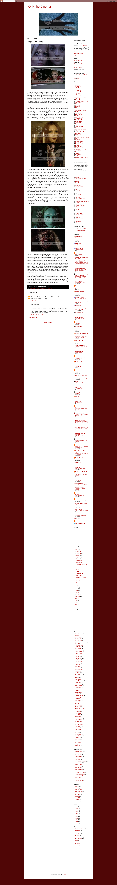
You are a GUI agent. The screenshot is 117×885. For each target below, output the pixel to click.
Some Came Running (80, 345)
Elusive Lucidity (78, 361)
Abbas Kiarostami (78, 633)
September (78, 557)
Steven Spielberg (78, 735)
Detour (76, 151)
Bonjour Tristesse (78, 87)
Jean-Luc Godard (78, 692)
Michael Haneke (79, 222)
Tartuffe (77, 571)
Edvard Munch (78, 91)
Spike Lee (77, 732)
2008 (76, 604)
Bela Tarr (77, 643)
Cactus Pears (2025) (79, 249)
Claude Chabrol (78, 658)
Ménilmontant (78, 89)
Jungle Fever (79, 560)
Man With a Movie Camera (81, 131)
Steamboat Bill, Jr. (80, 562)
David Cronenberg (79, 661)
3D (76, 220)
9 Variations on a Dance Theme (82, 137)
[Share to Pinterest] (45, 286)
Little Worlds (78, 396)
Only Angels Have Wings (80, 103)
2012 (76, 549)
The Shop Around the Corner (81, 157)
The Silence (77, 106)
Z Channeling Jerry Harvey (80, 515)
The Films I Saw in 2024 (80, 318)
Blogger (64, 874)
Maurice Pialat (78, 706)
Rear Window (78, 142)
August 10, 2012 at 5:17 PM (37, 300)
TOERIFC (77, 835)
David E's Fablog (79, 351)
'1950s (76, 813)
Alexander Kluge (78, 638)
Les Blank (77, 701)
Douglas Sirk (77, 664)
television (77, 845)
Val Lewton (77, 739)
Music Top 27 (79, 67)
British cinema (78, 754)
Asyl (76, 123)
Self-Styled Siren (79, 356)
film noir (76, 792)
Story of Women (79, 579)
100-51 (83, 74)
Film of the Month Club (80, 828)
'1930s (76, 810)
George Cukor (78, 679)
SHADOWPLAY (78, 243)
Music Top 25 (79, 60)
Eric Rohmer (77, 667)
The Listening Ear (79, 285)
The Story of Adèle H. (80, 566)
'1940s (76, 811)
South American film (79, 775)
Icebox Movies (78, 509)
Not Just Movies (79, 439)
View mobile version (48, 322)
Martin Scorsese (78, 705)
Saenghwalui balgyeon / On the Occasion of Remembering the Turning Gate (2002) (81, 308)
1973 (35, 288)
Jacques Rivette (78, 685)
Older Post (66, 320)
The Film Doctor (78, 281)
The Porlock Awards (79, 459)
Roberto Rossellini (79, 731)
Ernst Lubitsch (78, 671)
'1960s (76, 814)
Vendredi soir (78, 122)
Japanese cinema (79, 769)
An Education (77, 244)
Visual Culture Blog (79, 413)
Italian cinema (78, 767)
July (77, 585)
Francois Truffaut (78, 674)
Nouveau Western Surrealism (81, 397)
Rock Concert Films (80, 204)
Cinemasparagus (79, 317)
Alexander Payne (79, 218)
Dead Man (77, 145)
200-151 (75, 74)
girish (76, 381)
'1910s (76, 806)
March (77, 592)
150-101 (80, 74)
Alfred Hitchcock (78, 640)
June (77, 587)
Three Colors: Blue (79, 119)
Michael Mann (78, 185)
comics (76, 840)
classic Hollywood (79, 780)
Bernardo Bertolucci (79, 645)
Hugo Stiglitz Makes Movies (81, 392)
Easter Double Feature (80, 198)
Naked (76, 94)
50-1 (87, 74)
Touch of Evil (78, 154)
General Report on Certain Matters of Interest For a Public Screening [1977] (82, 239)
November (78, 553)
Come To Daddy (78, 121)
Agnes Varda (77, 635)
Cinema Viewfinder (79, 369)
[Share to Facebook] (44, 286)
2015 (76, 546)
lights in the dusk (79, 340)
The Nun (77, 393)
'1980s (76, 818)
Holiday (77, 125)
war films (77, 801)
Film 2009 (81, 71)
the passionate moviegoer (81, 375)
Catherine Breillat (78, 650)
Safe (76, 138)
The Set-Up (77, 139)
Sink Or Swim (77, 93)
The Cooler (77, 467)
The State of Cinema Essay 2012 (81, 500)
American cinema (78, 751)
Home (48, 320)
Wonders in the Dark (80, 297)
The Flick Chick (78, 387)
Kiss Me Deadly (78, 113)
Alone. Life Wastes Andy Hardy (81, 101)
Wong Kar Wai (79, 212)
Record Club (77, 833)
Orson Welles (78, 714)
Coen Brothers (78, 659)
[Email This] (39, 286)
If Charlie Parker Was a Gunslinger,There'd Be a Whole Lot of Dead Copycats (81, 420)
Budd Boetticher (78, 646)
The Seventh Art (79, 248)
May (77, 588)
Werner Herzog (78, 182)
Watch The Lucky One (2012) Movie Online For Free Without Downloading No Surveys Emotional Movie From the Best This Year (81, 487)
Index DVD (77, 832)
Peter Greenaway (78, 721)
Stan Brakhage (78, 734)
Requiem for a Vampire (81, 577)
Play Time (77, 111)
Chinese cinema (78, 758)
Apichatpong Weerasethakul (81, 642)
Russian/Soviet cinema (80, 772)
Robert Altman (78, 729)
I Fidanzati (77, 98)
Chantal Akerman (78, 651)
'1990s (76, 819)
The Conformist (78, 146)
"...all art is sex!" (78, 363)
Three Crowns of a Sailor (80, 97)
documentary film (78, 791)
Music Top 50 (79, 63)
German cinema (78, 764)
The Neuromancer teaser (80, 282)
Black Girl (78, 580)
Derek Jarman (78, 663)
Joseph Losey (78, 697)
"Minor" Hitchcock (79, 200)
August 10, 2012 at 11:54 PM (37, 314)
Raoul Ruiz (77, 727)
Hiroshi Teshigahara (79, 680)
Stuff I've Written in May (79, 495)
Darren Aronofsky (80, 206)
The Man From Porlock (80, 457)
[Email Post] (48, 286)
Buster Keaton (78, 648)
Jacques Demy (78, 684)
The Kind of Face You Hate (81, 322)
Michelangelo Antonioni (80, 708)
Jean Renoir (77, 689)
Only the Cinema (39, 6)
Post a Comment (33, 317)
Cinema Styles (78, 514)
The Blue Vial (78, 462)
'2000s (76, 821)
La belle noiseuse (79, 141)
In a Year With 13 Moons (80, 110)
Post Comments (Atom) (38, 326)
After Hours (77, 153)
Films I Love (77, 830)
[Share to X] (42, 286)
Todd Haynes (78, 202)
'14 (75, 463)
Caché (76, 130)
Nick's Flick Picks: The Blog (81, 427)
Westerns (77, 786)
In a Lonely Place (78, 95)
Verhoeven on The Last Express (81, 510)
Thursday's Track (78, 838)
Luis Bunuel (77, 703)
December (78, 551)
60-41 (75, 78)
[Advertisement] (82, 621)
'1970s (32, 288)
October (78, 555)
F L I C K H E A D (79, 521)
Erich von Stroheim (79, 669)
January (78, 596)
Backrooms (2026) (79, 254)
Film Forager (78, 479)
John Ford (77, 693)
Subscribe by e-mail (81, 230)
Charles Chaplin (78, 653)
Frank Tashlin (78, 676)
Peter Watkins (78, 723)
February (78, 594)
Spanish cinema (78, 777)
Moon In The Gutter (79, 291)
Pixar (76, 189)
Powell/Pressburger (79, 724)
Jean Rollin (50, 288)
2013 (76, 548)
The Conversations (79, 837)
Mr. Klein (77, 155)
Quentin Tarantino (79, 186)
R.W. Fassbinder (78, 726)
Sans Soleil (77, 85)
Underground (78, 105)
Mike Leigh (77, 710)
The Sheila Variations (80, 268)
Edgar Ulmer (77, 666)
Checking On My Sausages (81, 498)
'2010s (76, 823)
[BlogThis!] (41, 286)
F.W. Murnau (77, 672)
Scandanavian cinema (80, 774)
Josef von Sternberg (79, 695)
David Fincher (78, 176)
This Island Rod (78, 253)
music (76, 841)
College (77, 582)
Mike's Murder (78, 313)
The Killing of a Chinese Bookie (82, 143)
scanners (77, 518)
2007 (76, 606)
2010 (76, 600)
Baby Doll (77, 107)
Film (74, 60)
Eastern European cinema (80, 761)
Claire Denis (77, 656)
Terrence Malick (79, 213)
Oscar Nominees (78, 388)
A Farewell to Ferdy (79, 402)
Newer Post (30, 320)
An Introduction (78, 83)
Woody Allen (77, 744)
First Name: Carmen (79, 109)
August (77, 558)
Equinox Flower (78, 99)
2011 (76, 598)
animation (77, 788)
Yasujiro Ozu (77, 745)
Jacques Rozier (78, 687)
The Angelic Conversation (80, 129)
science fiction (78, 797)
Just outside (78, 366)
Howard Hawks (78, 682)
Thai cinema (77, 779)
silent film (77, 799)
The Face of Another (79, 147)
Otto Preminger (78, 716)
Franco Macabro (34, 295)
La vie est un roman (80, 573)
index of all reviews (83, 45)
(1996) (78, 194)
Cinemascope (78, 236)
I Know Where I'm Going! (81, 564)
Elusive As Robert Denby (81, 503)
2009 (76, 602)
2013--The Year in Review (80, 435)
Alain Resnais (78, 637)
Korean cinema (78, 770)
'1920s (76, 808)
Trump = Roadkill (78, 352)
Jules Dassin (77, 698)
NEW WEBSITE (78, 480)
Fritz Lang (77, 677)
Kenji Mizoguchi (78, 700)
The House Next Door (80, 523)
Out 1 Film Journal (79, 445)
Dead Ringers (78, 115)
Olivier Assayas (78, 713)
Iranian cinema (78, 766)
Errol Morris (77, 184)
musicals (77, 796)
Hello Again (77, 323)
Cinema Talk (78, 305)
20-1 (81, 78)
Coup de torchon (78, 118)
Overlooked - (81, 178)
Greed (77, 569)
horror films (45, 288)
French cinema (39, 288)
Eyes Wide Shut (78, 102)
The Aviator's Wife (78, 90)
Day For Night (79, 575)
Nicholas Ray (78, 711)
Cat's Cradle (78, 150)
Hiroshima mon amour (80, 135)
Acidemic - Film (78, 326)
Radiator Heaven (79, 312)
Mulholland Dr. (78, 86)
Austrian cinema (78, 753)
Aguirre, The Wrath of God (80, 149)
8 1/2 (76, 127)
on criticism (77, 843)
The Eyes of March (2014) (80, 468)
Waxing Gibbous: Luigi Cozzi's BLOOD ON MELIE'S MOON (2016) (81, 329)
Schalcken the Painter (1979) (81, 341)
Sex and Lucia (78, 134)
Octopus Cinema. (79, 483)
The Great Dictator (80, 568)
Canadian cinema (79, 756)
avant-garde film (78, 789)
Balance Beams (78, 114)
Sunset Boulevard (79, 117)
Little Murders (78, 133)
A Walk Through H (79, 126)
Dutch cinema (78, 759)
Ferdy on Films (78, 401)
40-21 (78, 78)
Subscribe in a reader (81, 228)
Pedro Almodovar (78, 719)
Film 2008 (76, 71)
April (77, 590)
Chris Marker (77, 655)
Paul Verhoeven (78, 718)
